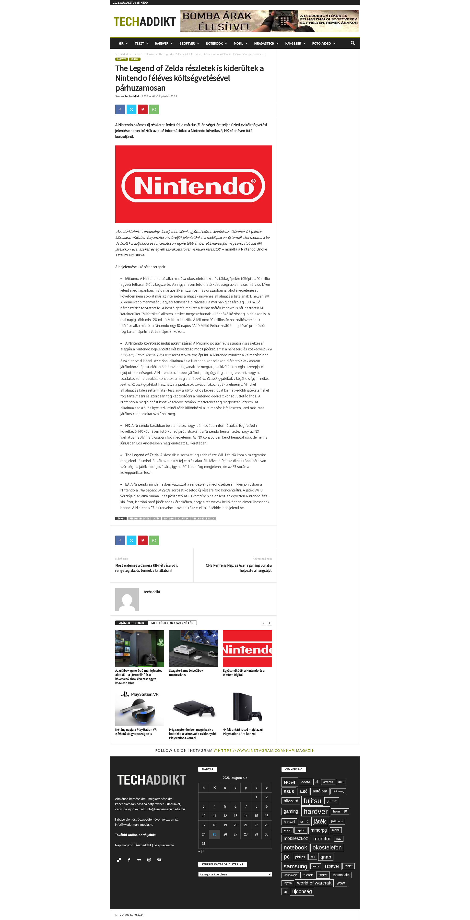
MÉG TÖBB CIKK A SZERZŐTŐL (172, 623)
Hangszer (293, 43)
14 (245, 816)
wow (341, 883)
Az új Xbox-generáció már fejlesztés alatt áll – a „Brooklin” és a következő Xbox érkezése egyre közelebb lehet (138, 677)
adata (305, 782)
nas (338, 838)
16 (266, 816)
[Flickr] (140, 860)
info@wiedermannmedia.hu (166, 809)
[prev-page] (263, 623)
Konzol (150, 54)
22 (256, 825)
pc (287, 857)
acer (290, 782)
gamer (332, 801)
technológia (290, 874)
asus (289, 791)
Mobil (238, 43)
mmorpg (319, 830)
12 (225, 816)
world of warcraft (314, 882)
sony (316, 866)
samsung (295, 866)
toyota (288, 883)
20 (235, 825)
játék (156, 518)
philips (300, 857)
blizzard (291, 800)
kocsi (287, 830)
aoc (340, 782)
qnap (325, 857)
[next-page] (269, 623)
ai (317, 782)
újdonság (302, 891)
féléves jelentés (139, 518)
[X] (131, 109)
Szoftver (187, 43)
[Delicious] (120, 860)
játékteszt (337, 821)
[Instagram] (150, 860)
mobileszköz (296, 838)
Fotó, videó (321, 43)
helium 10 (340, 811)
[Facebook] (120, 109)
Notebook (214, 43)
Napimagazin (124, 845)
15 (256, 816)
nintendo (169, 518)
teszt (323, 874)
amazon (328, 781)
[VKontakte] (159, 860)
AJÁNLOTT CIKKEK (131, 623)
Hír (121, 43)
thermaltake (341, 875)
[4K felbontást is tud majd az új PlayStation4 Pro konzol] (247, 707)
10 (203, 816)
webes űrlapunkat (167, 804)
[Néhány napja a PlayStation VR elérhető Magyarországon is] (139, 707)
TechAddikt (121, 54)
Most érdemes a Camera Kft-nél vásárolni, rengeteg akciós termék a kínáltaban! (146, 568)
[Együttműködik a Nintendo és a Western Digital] (247, 648)
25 (214, 834)
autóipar (320, 791)
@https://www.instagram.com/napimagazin (264, 750)
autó (303, 791)
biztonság (338, 791)
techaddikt (132, 96)
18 (214, 825)
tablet (348, 866)
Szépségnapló (164, 845)
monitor (322, 838)
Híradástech (264, 43)
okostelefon (327, 848)
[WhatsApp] (154, 109)
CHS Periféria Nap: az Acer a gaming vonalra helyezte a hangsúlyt (239, 568)
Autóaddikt (143, 845)
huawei (289, 822)
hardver (316, 811)
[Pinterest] (143, 109)
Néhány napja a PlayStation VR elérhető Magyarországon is (136, 732)
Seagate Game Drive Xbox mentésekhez (186, 673)
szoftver (183, 518)
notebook (295, 848)
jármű (304, 821)
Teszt (139, 43)
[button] (352, 43)
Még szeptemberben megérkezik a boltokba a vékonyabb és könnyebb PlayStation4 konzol (193, 734)
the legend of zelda (203, 518)
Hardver (161, 43)
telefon (308, 875)
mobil (336, 830)
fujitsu (312, 801)
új (285, 891)
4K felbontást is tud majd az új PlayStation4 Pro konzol (243, 732)
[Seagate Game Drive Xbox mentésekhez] (193, 648)
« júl (201, 851)
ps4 (313, 856)
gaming (291, 811)
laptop (301, 830)
